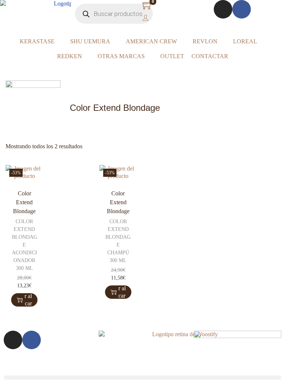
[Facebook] (241, 9)
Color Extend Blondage (24, 202)
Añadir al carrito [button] (28, 300)
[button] (142, 378)
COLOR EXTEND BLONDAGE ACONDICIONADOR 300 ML (24, 245)
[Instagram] (223, 9)
